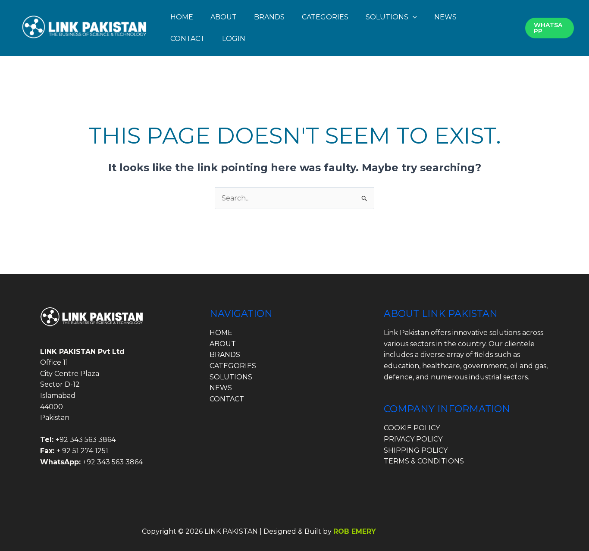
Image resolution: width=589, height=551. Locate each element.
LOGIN (233, 38)
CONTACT (187, 38)
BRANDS (269, 17)
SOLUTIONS (387, 17)
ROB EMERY (354, 531)
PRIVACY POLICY (413, 439)
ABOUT (223, 17)
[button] (412, 17)
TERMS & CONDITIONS (424, 461)
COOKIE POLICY (412, 428)
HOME (181, 17)
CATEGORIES (325, 17)
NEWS (445, 17)
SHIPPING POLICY (416, 450)
